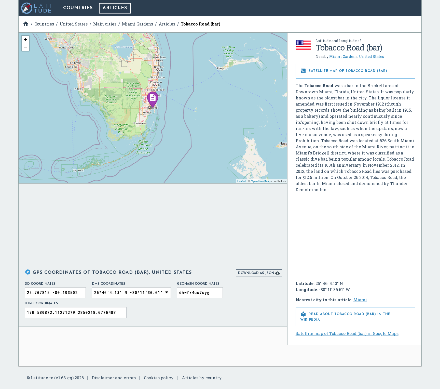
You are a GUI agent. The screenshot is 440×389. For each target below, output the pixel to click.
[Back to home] (36, 8)
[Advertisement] (355, 234)
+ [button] (25, 39)
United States (371, 56)
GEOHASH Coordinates (198, 284)
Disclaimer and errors (114, 377)
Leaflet (241, 181)
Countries (78, 8)
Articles (115, 8)
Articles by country (202, 377)
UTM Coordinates (41, 303)
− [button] (25, 47)
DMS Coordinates (108, 284)
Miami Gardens (343, 56)
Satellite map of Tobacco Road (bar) (343, 71)
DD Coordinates (40, 284)
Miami (360, 299)
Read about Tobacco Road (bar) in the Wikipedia (345, 316)
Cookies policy (159, 377)
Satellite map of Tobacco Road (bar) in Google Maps (347, 333)
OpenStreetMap (260, 181)
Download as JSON (259, 273)
